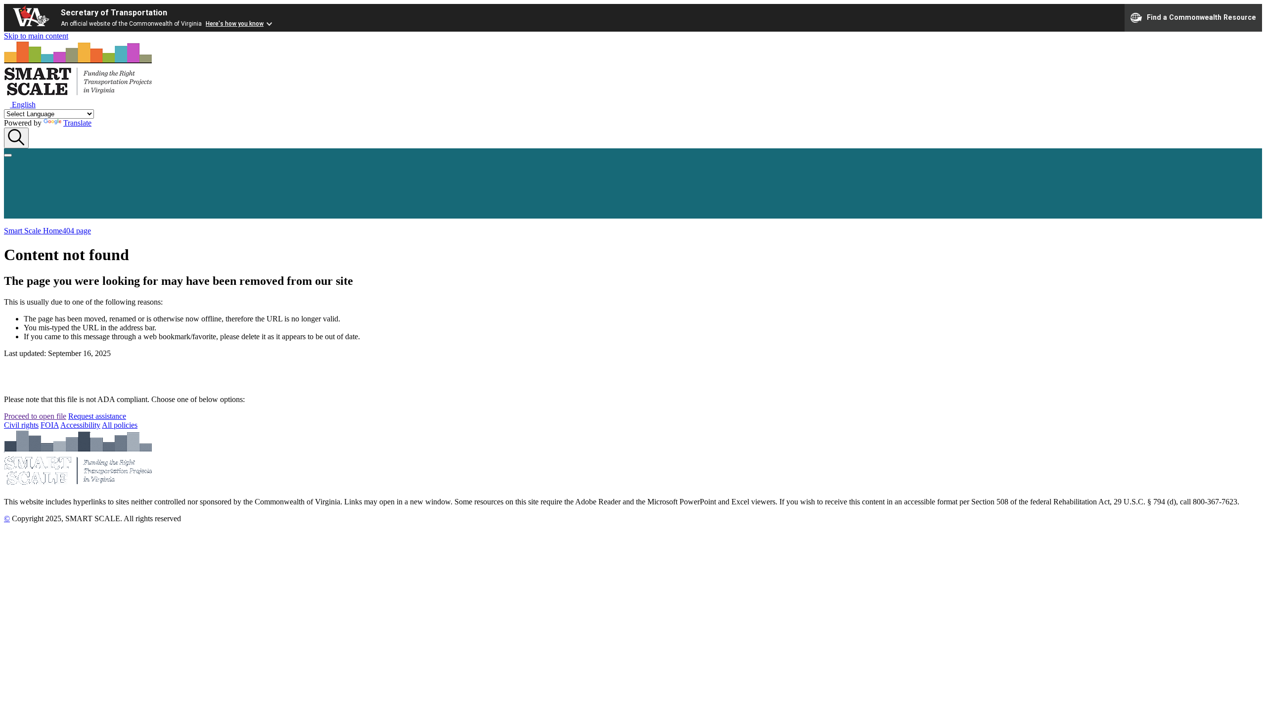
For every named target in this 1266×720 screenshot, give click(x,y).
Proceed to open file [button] (35, 416)
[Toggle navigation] (8, 155)
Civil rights (21, 425)
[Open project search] (16, 138)
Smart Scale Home (33, 230)
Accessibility (80, 425)
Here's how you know (235, 23)
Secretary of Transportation (114, 12)
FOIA (50, 425)
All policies (119, 425)
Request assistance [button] (97, 416)
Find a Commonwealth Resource (1201, 17)
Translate (77, 123)
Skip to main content (36, 36)
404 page (76, 230)
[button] (20, 104)
